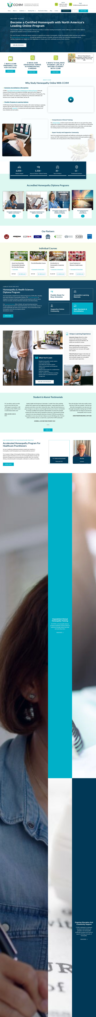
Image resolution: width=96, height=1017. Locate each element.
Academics (22, 10)
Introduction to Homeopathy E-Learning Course (57, 265)
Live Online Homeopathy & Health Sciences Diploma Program (22, 90)
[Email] (70, 4)
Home (9, 10)
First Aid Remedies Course (38, 263)
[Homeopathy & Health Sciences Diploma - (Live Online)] (14, 216)
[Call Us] (56, 4)
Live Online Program (33, 297)
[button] (26, 253)
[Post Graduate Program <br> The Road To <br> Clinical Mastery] (83, 216)
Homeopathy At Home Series (38, 269)
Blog (51, 10)
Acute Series (15, 269)
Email (80, 3)
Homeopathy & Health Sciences (21, 37)
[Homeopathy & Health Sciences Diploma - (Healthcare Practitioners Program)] (59, 216)
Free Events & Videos (42, 10)
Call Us (63, 2)
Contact (56, 10)
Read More (59, 632)
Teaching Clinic (31, 10)
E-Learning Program (10, 304)
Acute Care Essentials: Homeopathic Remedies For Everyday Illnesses (18, 265)
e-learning (14, 108)
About (14, 10)
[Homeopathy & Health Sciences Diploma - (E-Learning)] (37, 216)
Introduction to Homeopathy (57, 269)
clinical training (56, 122)
